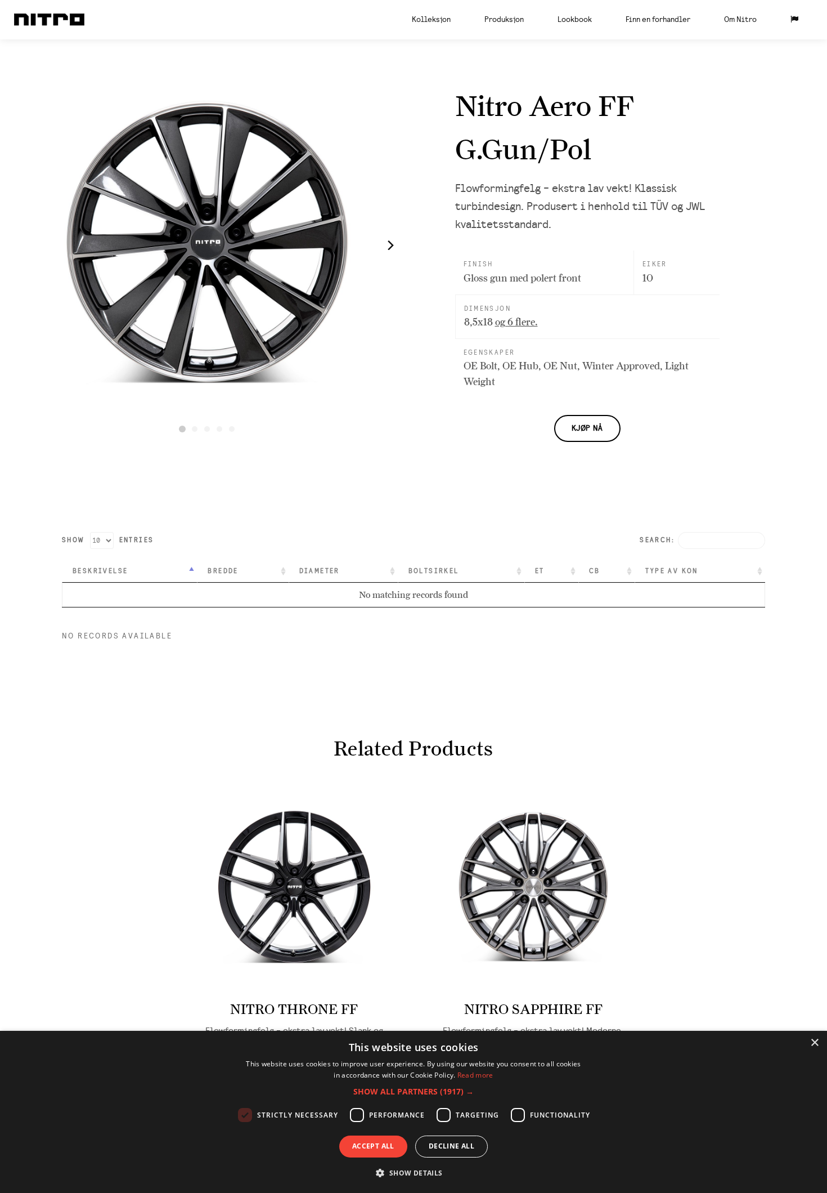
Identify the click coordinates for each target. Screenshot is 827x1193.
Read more (475, 1075)
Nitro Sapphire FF (533, 1009)
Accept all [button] (373, 1146)
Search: (657, 540)
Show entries (108, 540)
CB (594, 571)
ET (540, 571)
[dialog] (413, 1112)
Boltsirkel (433, 571)
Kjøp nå (587, 428)
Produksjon (504, 19)
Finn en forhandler (658, 19)
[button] (413, 1091)
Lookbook (575, 19)
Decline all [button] (451, 1146)
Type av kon (671, 571)
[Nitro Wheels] (49, 19)
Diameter (319, 571)
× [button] (814, 1043)
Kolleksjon (431, 19)
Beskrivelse (100, 571)
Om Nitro (740, 19)
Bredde (223, 571)
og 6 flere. (516, 322)
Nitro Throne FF (294, 1009)
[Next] (389, 245)
